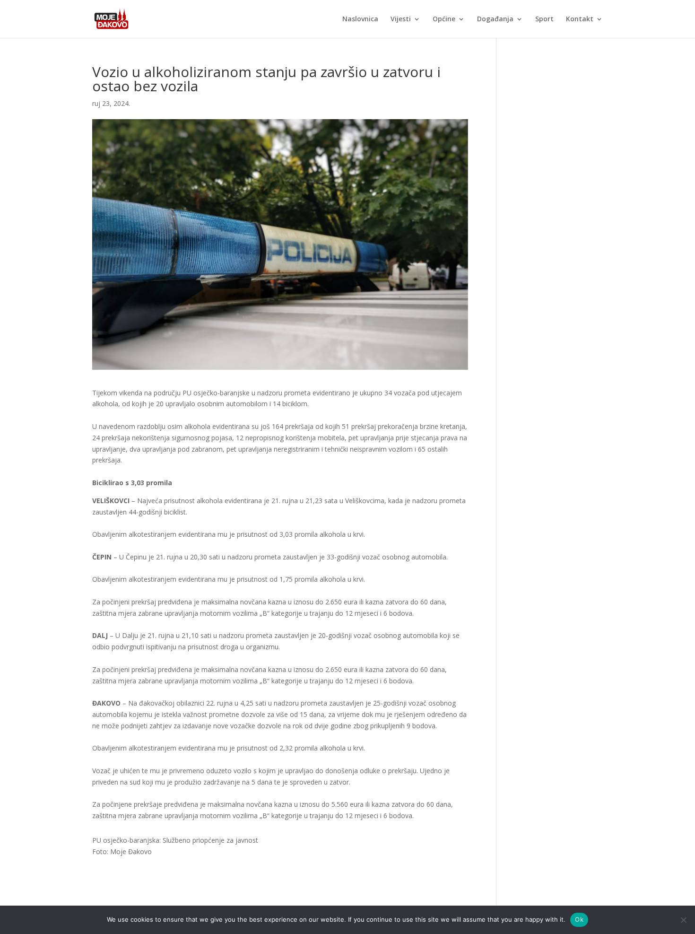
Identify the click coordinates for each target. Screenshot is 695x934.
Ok (579, 919)
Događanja (495, 19)
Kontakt (579, 19)
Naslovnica (360, 19)
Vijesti (401, 19)
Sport (544, 19)
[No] (683, 920)
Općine (444, 19)
